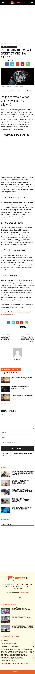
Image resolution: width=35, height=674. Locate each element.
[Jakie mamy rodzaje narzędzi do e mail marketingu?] (5, 510)
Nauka (2, 46)
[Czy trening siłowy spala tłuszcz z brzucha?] (5, 389)
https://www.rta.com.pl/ (8, 314)
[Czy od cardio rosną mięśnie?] (5, 380)
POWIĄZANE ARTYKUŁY (11, 369)
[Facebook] (15, 597)
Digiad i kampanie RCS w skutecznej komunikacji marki (22, 490)
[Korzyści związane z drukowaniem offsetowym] (5, 611)
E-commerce (5, 640)
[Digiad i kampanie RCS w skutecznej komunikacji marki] (5, 492)
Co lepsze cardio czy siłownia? (22, 395)
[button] (32, 2)
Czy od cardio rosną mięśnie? (21, 378)
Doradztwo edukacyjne (9, 661)
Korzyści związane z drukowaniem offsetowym (21, 609)
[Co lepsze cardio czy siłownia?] (5, 397)
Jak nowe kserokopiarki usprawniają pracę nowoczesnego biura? (20, 482)
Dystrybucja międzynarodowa (12, 658)
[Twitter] (20, 597)
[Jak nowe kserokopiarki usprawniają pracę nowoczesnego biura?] (5, 483)
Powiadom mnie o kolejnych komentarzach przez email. (18, 453)
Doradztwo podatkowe (9, 643)
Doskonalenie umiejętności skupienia (14, 655)
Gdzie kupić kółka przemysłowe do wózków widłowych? (20, 500)
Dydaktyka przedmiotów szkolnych (14, 652)
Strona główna (4, 44)
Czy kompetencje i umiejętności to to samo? (27, 339)
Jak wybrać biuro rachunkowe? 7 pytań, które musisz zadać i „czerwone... (23, 473)
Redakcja (7, 60)
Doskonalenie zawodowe (9, 646)
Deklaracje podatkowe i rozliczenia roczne (16, 649)
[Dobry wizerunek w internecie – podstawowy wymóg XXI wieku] (5, 628)
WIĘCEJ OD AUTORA (9, 372)
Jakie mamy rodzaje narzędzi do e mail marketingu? (22, 508)
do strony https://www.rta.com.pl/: (21, 312)
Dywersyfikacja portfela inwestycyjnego (16, 664)
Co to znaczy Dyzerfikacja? (6, 338)
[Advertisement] (17, 23)
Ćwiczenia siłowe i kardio (11, 46)
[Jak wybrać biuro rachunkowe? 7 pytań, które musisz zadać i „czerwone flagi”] (5, 474)
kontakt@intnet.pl (24, 592)
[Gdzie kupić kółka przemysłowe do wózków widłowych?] (5, 501)
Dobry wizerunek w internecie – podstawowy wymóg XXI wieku (23, 627)
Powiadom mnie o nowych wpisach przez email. (16, 456)
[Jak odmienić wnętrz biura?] (5, 619)
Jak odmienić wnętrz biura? (21, 617)
